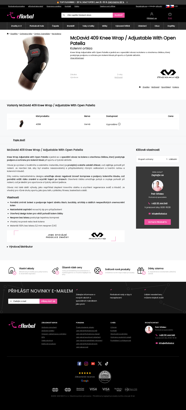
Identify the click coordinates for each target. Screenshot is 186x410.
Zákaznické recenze (85, 376)
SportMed (166, 87)
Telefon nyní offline (107, 6)
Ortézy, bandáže (42, 33)
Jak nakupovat (82, 347)
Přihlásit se (48, 301)
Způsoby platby (48, 330)
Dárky (77, 6)
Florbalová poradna (16, 6)
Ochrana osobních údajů (120, 337)
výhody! (159, 6)
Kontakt (68, 6)
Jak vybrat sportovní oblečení (88, 337)
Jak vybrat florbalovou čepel (88, 334)
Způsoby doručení (49, 327)
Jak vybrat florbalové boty (86, 344)
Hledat (119, 15)
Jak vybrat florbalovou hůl (86, 330)
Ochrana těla (26, 33)
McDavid (118, 77)
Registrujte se (141, 6)
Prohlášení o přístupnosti (120, 340)
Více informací (77, 58)
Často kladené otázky (85, 327)
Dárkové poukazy (49, 344)
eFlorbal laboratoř (35, 6)
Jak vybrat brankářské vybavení (89, 340)
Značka (146, 87)
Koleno (176, 87)
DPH (43, 337)
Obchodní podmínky (119, 334)
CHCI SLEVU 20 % (116, 2)
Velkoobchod (47, 340)
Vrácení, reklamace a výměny (54, 334)
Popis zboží (19, 140)
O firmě (113, 327)
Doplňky (14, 33)
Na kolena (56, 33)
